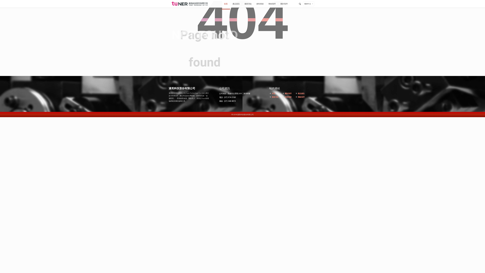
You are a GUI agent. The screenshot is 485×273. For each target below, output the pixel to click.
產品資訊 (301, 93)
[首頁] (190, 4)
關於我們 (288, 93)
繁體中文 (307, 4)
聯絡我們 (301, 97)
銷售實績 (288, 97)
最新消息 (275, 97)
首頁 (273, 93)
